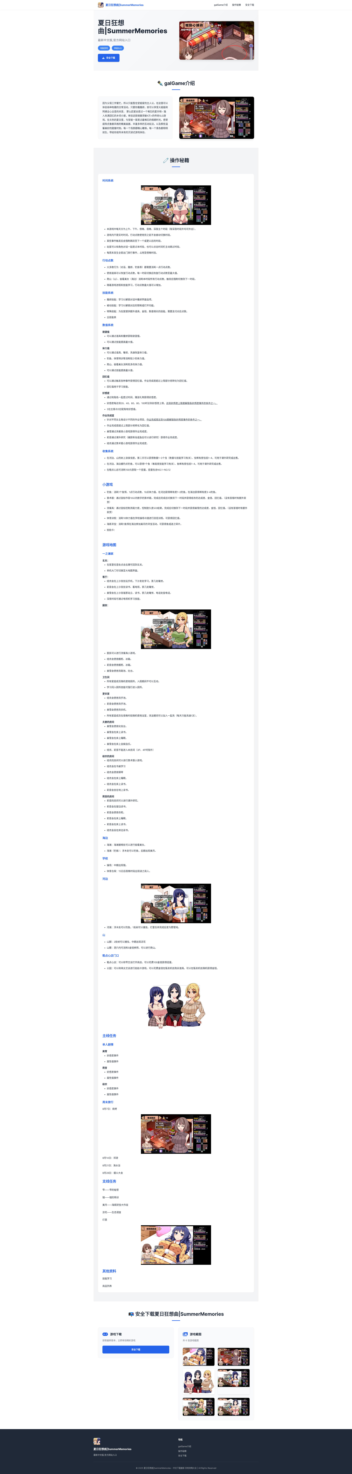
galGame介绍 (221, 4)
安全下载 (249, 4)
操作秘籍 (236, 4)
